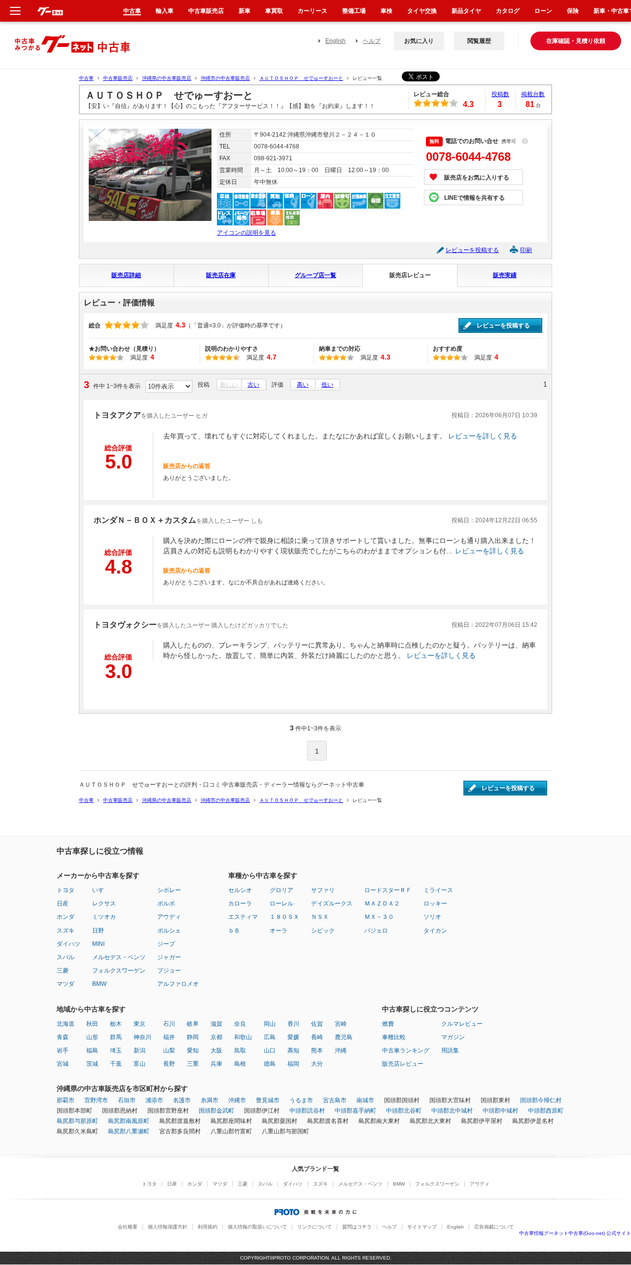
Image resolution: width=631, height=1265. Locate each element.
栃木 (116, 1023)
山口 (270, 1050)
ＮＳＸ (320, 916)
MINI (98, 943)
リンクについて (314, 1226)
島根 (240, 1063)
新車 (244, 10)
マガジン (453, 1037)
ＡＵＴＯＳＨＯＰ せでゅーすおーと (301, 78)
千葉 (116, 1063)
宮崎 (341, 1023)
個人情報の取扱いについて (257, 1226)
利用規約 (207, 1226)
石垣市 (127, 1100)
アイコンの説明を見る (246, 232)
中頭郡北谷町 (403, 1110)
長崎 (317, 1037)
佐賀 (317, 1023)
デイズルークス (331, 903)
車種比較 (394, 1037)
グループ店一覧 (315, 275)
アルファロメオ (178, 983)
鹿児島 (343, 1037)
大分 (317, 1063)
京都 (216, 1037)
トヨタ (65, 890)
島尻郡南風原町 (128, 1121)
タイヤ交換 (422, 10)
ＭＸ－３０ (379, 916)
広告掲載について (494, 1226)
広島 (270, 1037)
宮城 (63, 1063)
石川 (169, 1023)
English (335, 40)
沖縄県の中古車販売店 (166, 78)
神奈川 (142, 1037)
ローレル (281, 903)
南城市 (365, 1100)
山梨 (169, 1050)
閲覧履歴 (479, 40)
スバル (65, 957)
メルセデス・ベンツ (118, 957)
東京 (139, 1023)
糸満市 (209, 1100)
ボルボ (166, 903)
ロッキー (435, 903)
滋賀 (216, 1023)
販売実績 (505, 275)
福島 (92, 1050)
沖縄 (341, 1050)
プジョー (169, 970)
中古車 (86, 78)
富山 (139, 1063)
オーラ (278, 930)
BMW (99, 983)
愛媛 (293, 1037)
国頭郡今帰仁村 (540, 1100)
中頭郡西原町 (545, 1110)
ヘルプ (372, 40)
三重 (193, 1063)
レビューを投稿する (472, 250)
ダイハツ (68, 943)
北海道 (65, 1023)
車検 (386, 10)
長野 (169, 1063)
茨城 (92, 1063)
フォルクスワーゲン (118, 970)
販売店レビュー (410, 275)
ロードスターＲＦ (388, 890)
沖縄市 (237, 1100)
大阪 (216, 1050)
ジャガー (169, 957)
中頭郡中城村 (500, 1110)
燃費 (388, 1023)
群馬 (116, 1037)
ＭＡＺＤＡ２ (382, 903)
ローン (543, 10)
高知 (293, 1050)
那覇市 (65, 1100)
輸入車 (165, 10)
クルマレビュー (462, 1023)
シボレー (169, 890)
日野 (98, 930)
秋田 (92, 1023)
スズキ (65, 930)
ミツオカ (104, 916)
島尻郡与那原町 (77, 1121)
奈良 (240, 1023)
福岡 (293, 1063)
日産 (63, 903)
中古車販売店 (118, 78)
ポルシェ (169, 930)
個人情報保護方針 (167, 1226)
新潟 (139, 1050)
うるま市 (301, 1100)
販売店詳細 (126, 275)
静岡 (193, 1037)
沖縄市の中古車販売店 (225, 78)
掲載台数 (533, 94)
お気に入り (419, 40)
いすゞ (101, 890)
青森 (63, 1037)
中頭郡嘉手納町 (355, 1110)
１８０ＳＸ (284, 916)
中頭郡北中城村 (452, 1110)
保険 (573, 10)
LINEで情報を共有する (474, 197)
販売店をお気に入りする (476, 177)
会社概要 (128, 1226)
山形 (92, 1037)
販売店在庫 (221, 275)
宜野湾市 (96, 1100)
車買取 (274, 10)
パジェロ (376, 930)
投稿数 (500, 94)
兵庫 (216, 1063)
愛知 (193, 1050)
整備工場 (354, 10)
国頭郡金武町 (216, 1110)
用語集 (450, 1050)
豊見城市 (268, 1100)
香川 (293, 1023)
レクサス (104, 903)
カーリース (312, 10)
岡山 (270, 1023)
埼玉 (116, 1050)
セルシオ (240, 890)
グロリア (281, 890)
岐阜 (193, 1023)
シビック (323, 930)
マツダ (65, 983)
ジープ (166, 943)
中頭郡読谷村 (307, 1110)
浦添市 (154, 1100)
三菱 (63, 970)
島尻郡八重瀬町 (128, 1131)
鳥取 (240, 1050)
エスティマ (243, 916)
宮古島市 (335, 1100)
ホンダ (65, 916)
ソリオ (432, 916)
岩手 (63, 1050)
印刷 (526, 250)
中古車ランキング (405, 1050)
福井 (169, 1037)
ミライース (438, 890)
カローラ (240, 903)
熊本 (317, 1050)
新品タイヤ (466, 10)
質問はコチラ (357, 1226)
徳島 (270, 1063)
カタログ (508, 10)
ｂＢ (234, 930)
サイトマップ (422, 1226)
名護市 (182, 1100)
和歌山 (243, 1037)
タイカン (435, 930)
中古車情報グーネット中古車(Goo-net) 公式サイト (575, 1233)
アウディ (169, 916)
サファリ (323, 890)
